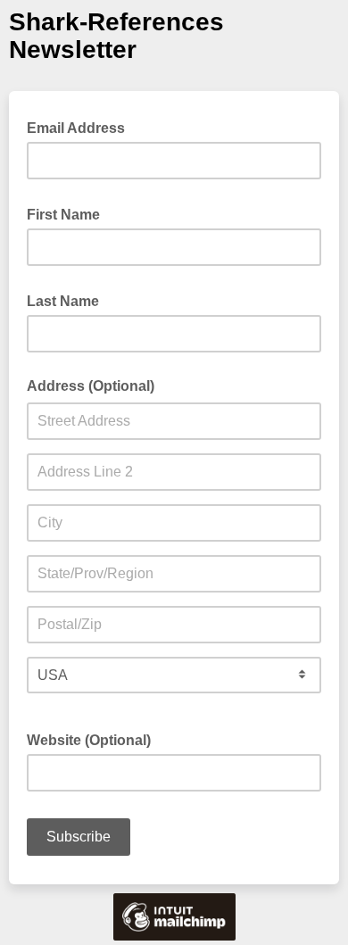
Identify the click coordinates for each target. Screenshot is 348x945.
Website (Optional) (89, 740)
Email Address (81, 127)
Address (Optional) (90, 386)
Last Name (68, 300)
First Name (69, 213)
